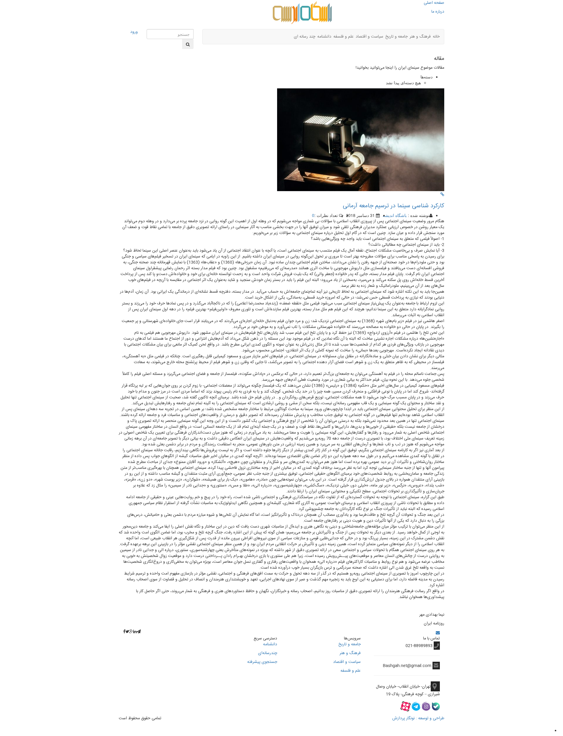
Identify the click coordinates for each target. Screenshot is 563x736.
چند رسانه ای (304, 36)
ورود (134, 32)
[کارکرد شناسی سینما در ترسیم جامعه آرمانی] (442, 194)
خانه (436, 36)
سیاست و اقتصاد (369, 36)
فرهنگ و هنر (420, 36)
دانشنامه (324, 36)
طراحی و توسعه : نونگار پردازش (418, 718)
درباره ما (437, 11)
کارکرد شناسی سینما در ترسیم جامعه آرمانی (393, 206)
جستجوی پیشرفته (262, 662)
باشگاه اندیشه (395, 215)
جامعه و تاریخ (396, 36)
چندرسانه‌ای (267, 653)
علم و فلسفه (343, 36)
